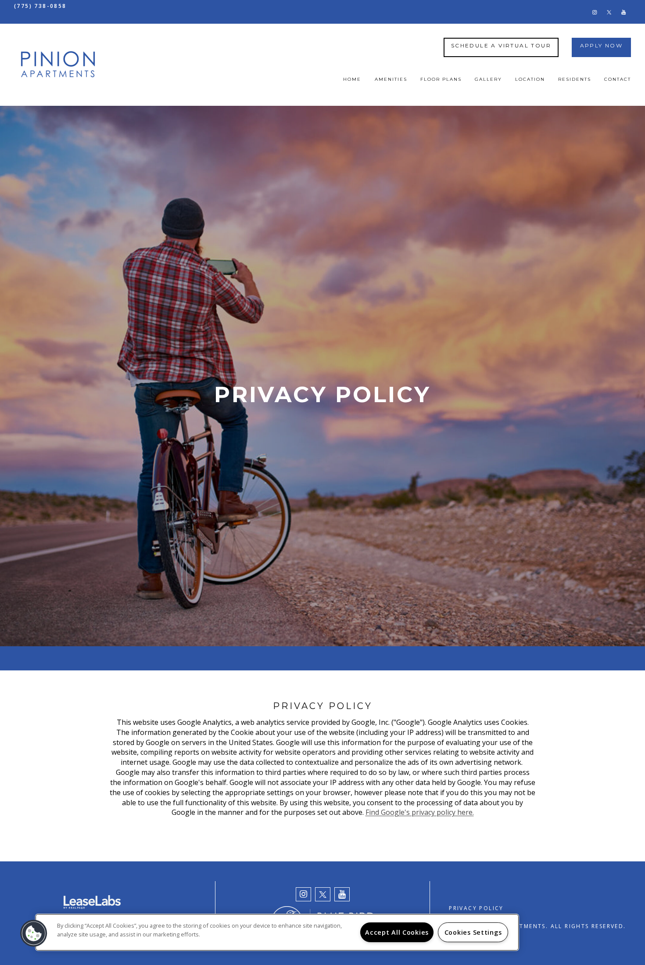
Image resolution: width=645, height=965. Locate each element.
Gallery (488, 79)
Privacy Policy (476, 908)
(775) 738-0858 (40, 6)
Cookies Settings (473, 932)
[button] (594, 11)
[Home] (58, 65)
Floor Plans (441, 79)
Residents (574, 79)
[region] (277, 932)
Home (352, 79)
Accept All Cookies (397, 932)
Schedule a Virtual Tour (501, 45)
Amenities (391, 79)
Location (530, 79)
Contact (617, 79)
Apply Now (601, 45)
